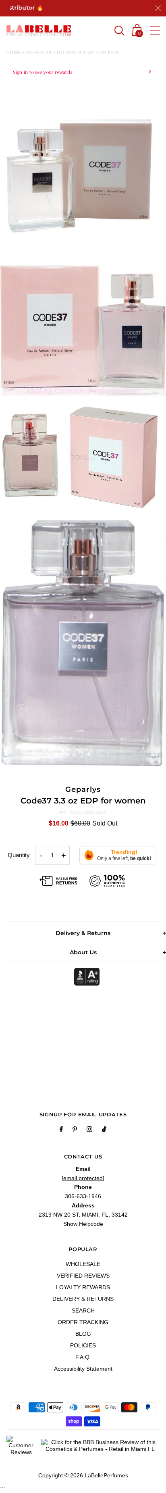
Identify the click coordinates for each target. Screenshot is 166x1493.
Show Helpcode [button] (83, 1224)
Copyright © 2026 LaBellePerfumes (83, 1475)
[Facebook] (61, 1130)
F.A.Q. (83, 1357)
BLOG (83, 1334)
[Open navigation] (155, 30)
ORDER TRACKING (83, 1322)
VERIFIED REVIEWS (83, 1275)
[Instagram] (89, 1130)
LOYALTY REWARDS (83, 1287)
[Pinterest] (75, 1130)
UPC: (63, 812)
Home (13, 52)
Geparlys (39, 52)
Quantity (19, 855)
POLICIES (83, 1345)
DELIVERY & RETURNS (83, 1299)
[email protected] (83, 1178)
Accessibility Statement (83, 1368)
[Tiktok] (104, 1130)
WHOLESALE (83, 1264)
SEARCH (83, 1310)
